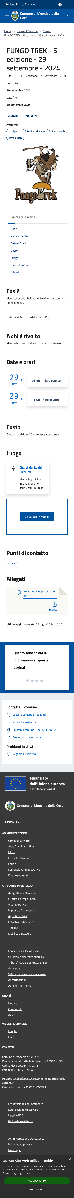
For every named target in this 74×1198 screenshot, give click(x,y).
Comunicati (15, 1009)
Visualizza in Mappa (37, 516)
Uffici (11, 852)
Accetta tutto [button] (37, 1180)
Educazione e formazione (23, 951)
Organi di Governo (19, 840)
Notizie (12, 1003)
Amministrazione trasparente (26, 1138)
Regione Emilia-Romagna (20, 4)
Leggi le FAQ (15, 1115)
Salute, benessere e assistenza (27, 974)
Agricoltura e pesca (20, 985)
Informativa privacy (20, 1144)
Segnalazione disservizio (23, 1109)
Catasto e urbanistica (21, 922)
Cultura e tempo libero (22, 899)
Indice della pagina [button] (23, 217)
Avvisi (12, 1015)
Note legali (14, 1150)
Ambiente (14, 968)
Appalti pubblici (17, 916)
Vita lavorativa (17, 904)
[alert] (37, 1176)
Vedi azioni (31, 116)
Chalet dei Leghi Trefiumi (30, 469)
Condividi (13, 116)
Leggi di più (24, 1173)
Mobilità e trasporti (20, 933)
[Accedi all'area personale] (60, 4)
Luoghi (12, 1031)
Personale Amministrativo (24, 869)
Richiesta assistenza (20, 1121)
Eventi (47, 31)
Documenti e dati (18, 875)
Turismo (13, 927)
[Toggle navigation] (7, 15)
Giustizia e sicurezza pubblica (26, 957)
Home (7, 31)
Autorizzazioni (17, 980)
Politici (12, 864)
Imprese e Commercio (21, 910)
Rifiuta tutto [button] (36, 1189)
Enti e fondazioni (18, 858)
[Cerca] (66, 16)
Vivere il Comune (27, 31)
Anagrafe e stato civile (22, 893)
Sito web (11, 563)
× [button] (70, 1159)
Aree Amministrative (21, 846)
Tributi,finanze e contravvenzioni (28, 962)
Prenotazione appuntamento (25, 1104)
